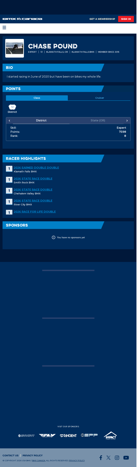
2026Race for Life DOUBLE (35, 211)
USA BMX (26, 460)
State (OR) (96, 120)
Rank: (14, 136)
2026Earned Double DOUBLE (36, 167)
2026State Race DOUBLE (33, 178)
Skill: (13, 127)
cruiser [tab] (99, 97)
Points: (15, 132)
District (40, 120)
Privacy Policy (33, 455)
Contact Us (10, 455)
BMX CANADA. (39, 460)
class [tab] (37, 97)
